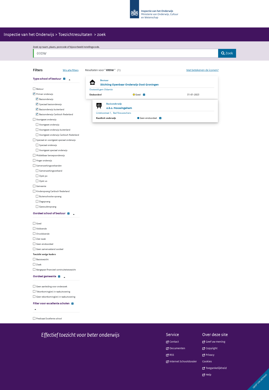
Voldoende (41, 228)
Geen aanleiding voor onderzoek (51, 286)
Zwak (38, 264)
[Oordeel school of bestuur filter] (73, 214)
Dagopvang (44, 201)
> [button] (48, 34)
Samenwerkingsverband (50, 170)
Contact (174, 341)
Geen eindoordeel (44, 244)
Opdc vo (42, 181)
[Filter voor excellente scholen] (35, 309)
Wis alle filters (71, 70)
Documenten (177, 348)
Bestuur (39, 88)
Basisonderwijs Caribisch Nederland (55, 114)
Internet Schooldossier (183, 361)
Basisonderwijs (45, 99)
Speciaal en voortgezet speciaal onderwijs (55, 140)
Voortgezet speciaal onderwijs (52, 150)
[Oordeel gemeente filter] (64, 277)
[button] (134, 13)
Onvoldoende (42, 233)
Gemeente (40, 186)
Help (208, 374)
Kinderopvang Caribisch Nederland (52, 191)
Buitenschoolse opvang (49, 196)
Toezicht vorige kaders (44, 254)
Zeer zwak (40, 238)
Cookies (207, 361)
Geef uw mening (215, 341)
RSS (171, 354)
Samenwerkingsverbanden (48, 165)
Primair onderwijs (44, 94)
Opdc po (42, 175)
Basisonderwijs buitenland (51, 109)
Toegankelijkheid (216, 368)
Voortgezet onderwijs (45, 119)
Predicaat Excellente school (48, 318)
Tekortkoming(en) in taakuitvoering (52, 291)
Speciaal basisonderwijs (50, 104)
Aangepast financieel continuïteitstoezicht (55, 269)
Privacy (209, 354)
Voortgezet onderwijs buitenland (54, 129)
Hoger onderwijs (43, 160)
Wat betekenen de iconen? (202, 70)
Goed (38, 223)
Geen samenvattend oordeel (49, 249)
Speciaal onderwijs (47, 145)
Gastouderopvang (47, 206)
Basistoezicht (41, 259)
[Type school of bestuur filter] (69, 80)
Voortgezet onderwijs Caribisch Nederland (58, 134)
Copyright (211, 348)
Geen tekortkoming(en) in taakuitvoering (55, 296)
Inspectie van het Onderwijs (29, 34)
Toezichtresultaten (75, 34)
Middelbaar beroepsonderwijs (50, 155)
